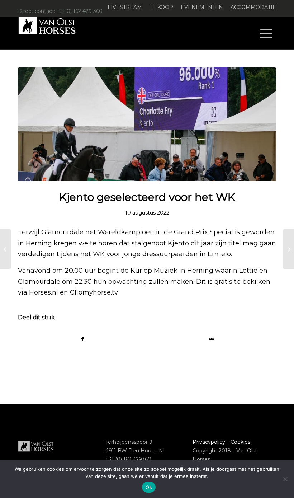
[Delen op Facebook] (82, 339)
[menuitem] (125, 7)
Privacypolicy (209, 442)
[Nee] (285, 479)
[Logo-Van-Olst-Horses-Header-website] (51, 33)
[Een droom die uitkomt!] (288, 249)
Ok (149, 487)
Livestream (125, 7)
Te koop (161, 7)
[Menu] (266, 33)
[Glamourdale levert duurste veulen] (5, 249)
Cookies (240, 442)
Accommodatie (253, 7)
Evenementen (202, 7)
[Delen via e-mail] (211, 339)
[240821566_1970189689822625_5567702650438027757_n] (147, 124)
